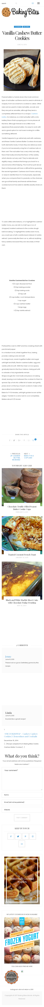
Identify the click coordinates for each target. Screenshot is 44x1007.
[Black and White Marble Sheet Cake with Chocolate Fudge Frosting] (22, 581)
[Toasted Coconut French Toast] (22, 535)
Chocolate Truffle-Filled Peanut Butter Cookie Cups (22, 507)
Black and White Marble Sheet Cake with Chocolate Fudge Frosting (22, 601)
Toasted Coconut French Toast (22, 554)
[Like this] (33, 440)
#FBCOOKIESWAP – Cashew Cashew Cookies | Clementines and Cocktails (21, 735)
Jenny (8, 656)
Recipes (26, 27)
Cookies (18, 27)
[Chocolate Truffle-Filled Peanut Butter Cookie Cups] (22, 487)
